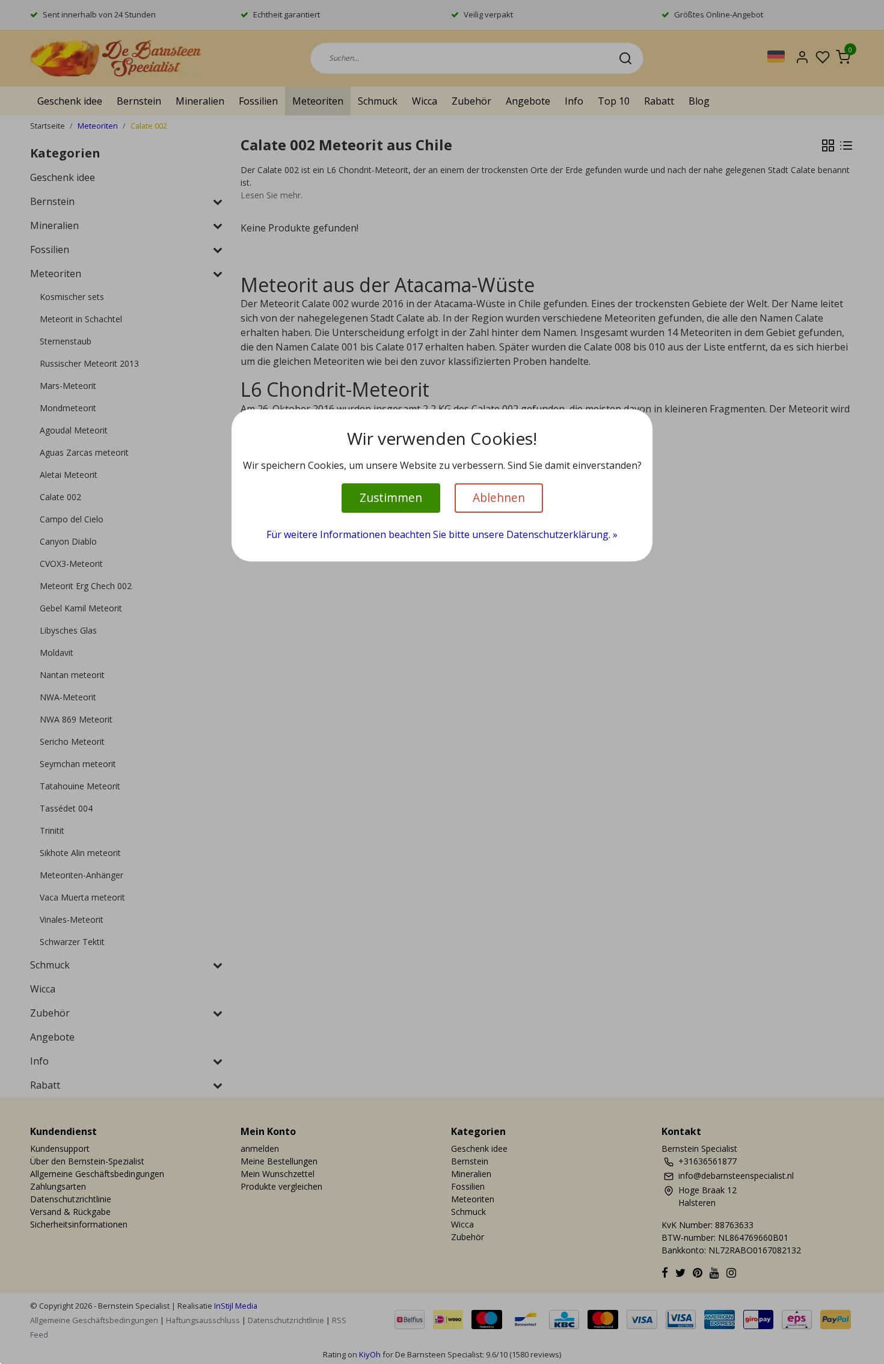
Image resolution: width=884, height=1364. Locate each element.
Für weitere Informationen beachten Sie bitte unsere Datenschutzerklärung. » (442, 534)
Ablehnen (499, 497)
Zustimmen (391, 497)
